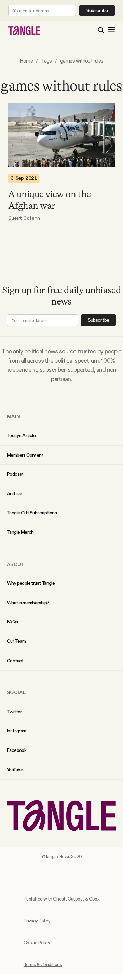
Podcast (15, 474)
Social (16, 692)
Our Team (16, 641)
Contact (15, 661)
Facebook (16, 750)
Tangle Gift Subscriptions (32, 513)
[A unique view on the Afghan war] (61, 135)
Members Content (25, 455)
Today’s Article (21, 435)
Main (13, 416)
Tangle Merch (20, 532)
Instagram (16, 731)
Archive (14, 493)
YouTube (15, 770)
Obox (94, 899)
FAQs (12, 622)
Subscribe (97, 10)
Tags (46, 60)
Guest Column (24, 218)
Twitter (14, 711)
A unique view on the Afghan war (49, 200)
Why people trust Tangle (31, 583)
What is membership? (28, 602)
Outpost (76, 899)
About (16, 564)
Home (26, 60)
